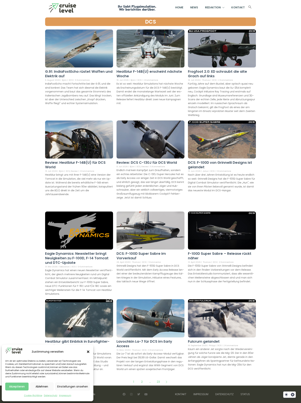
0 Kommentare (82, 80)
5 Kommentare (157, 166)
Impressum (65, 395)
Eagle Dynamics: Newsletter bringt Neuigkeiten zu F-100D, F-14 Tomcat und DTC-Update (77, 258)
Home (179, 7)
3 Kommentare (224, 171)
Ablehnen (42, 386)
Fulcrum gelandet (204, 341)
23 (158, 382)
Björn (64, 80)
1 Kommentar (154, 262)
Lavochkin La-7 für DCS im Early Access (144, 343)
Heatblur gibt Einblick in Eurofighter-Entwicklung (77, 343)
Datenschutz (50, 395)
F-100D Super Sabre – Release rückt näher (219, 256)
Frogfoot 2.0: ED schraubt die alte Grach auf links (217, 73)
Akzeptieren (17, 386)
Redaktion (213, 7)
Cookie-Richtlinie (33, 395)
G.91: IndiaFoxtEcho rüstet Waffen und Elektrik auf (79, 73)
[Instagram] (131, 394)
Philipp (212, 345)
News (194, 7)
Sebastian (64, 266)
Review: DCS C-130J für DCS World (147, 162)
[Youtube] (146, 394)
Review (74, 171)
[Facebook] (124, 394)
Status (245, 394)
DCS (150, 21)
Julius (205, 171)
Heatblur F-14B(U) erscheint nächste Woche (149, 73)
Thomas (206, 80)
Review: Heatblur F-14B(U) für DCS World (75, 165)
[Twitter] (138, 394)
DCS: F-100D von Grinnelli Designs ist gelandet (220, 165)
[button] (88, 351)
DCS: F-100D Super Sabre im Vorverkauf (141, 256)
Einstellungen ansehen (72, 386)
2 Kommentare (151, 80)
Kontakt (238, 7)
